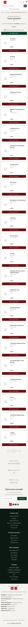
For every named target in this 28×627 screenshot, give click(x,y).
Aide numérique (14, 525)
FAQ (14, 472)
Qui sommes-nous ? (14, 550)
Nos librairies (14, 552)
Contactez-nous (14, 482)
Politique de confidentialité (14, 570)
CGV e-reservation (14, 576)
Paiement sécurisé (14, 520)
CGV (14, 574)
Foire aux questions (14, 516)
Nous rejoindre (14, 555)
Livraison (14, 518)
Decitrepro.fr (14, 557)
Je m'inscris (22, 498)
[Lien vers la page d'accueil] (5, 2)
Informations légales (14, 567)
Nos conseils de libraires (14, 463)
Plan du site (14, 579)
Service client (14, 527)
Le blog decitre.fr (14, 542)
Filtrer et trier (15, 33)
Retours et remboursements (14, 523)
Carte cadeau (14, 535)
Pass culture (14, 540)
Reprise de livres (14, 538)
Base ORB (14, 559)
